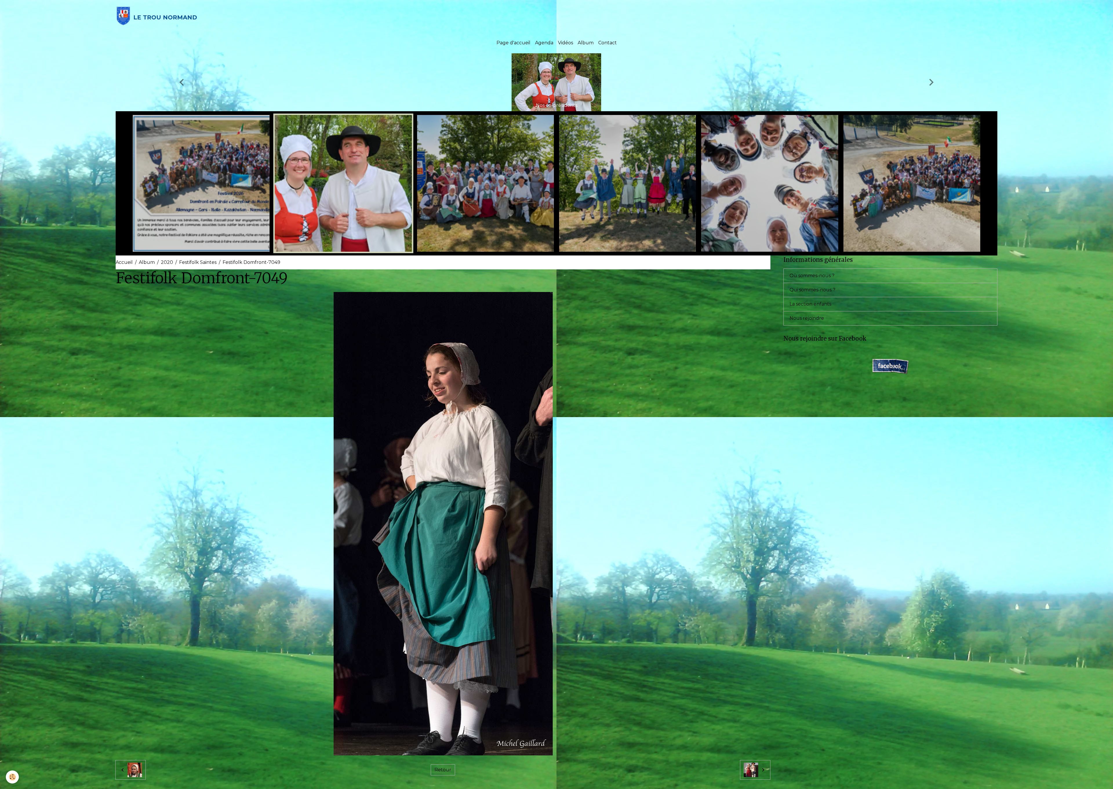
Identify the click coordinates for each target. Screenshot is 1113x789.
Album (586, 42)
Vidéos (565, 42)
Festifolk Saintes (198, 262)
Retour (442, 769)
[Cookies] (12, 776)
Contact (607, 42)
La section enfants (810, 304)
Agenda (544, 42)
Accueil (124, 262)
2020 (167, 262)
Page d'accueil (513, 42)
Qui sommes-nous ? (812, 290)
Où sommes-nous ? (812, 275)
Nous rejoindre (807, 318)
